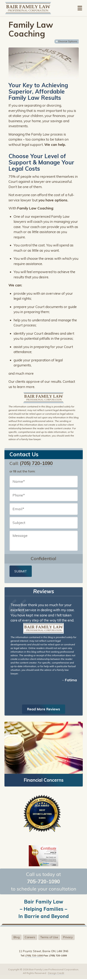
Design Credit (56, 973)
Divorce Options (67, 41)
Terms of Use (49, 937)
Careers (30, 937)
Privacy (68, 937)
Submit (20, 571)
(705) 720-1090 (36, 463)
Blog (17, 937)
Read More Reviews (43, 709)
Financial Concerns (44, 780)
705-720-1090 (43, 881)
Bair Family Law (34, 8)
